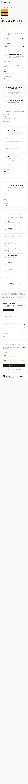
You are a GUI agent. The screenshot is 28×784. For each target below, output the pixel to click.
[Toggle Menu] (26, 2)
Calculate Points (15, 365)
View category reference (14, 369)
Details (23, 360)
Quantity (5, 352)
